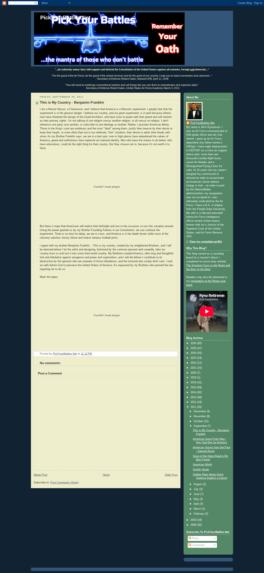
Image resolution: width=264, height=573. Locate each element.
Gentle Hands (201, 469)
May (197, 499)
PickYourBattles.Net (65, 17)
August (198, 484)
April (197, 503)
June (197, 494)
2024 (194, 353)
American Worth (202, 464)
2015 (194, 387)
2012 (194, 402)
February (199, 513)
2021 (194, 367)
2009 (194, 524)
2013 (194, 397)
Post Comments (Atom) (64, 482)
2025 (194, 348)
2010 (194, 520)
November (200, 416)
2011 (194, 407)
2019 (194, 377)
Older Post (171, 475)
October (199, 421)
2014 (194, 392)
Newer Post (40, 475)
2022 (194, 362)
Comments (198, 545)
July (196, 489)
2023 (194, 357)
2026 (194, 343)
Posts (195, 538)
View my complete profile (205, 241)
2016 (194, 382)
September (200, 426)
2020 (194, 372)
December (200, 411)
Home (106, 475)
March (198, 508)
